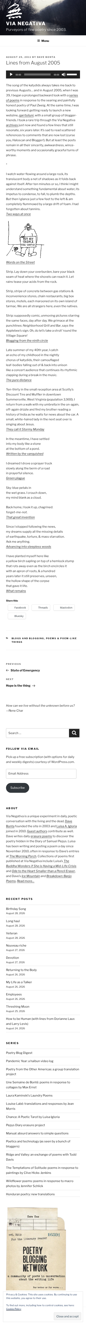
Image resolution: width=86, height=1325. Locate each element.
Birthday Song (16, 909)
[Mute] (64, 74)
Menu (45, 40)
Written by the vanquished (24, 454)
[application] (43, 74)
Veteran (11, 933)
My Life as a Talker (19, 982)
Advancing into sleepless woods (28, 546)
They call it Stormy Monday (25, 429)
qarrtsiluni (26, 115)
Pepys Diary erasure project (25, 1125)
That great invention (20, 517)
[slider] (72, 74)
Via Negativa (26, 23)
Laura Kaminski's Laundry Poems (29, 1095)
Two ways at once (18, 214)
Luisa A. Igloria (66, 826)
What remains (16, 591)
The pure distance (19, 380)
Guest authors (37, 831)
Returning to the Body (21, 970)
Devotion (12, 958)
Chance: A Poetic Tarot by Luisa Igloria (33, 1117)
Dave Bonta (46, 57)
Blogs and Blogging (28, 638)
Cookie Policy (13, 1308)
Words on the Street (20, 262)
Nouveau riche (16, 945)
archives (12, 125)
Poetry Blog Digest (19, 1053)
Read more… (25, 881)
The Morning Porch (22, 856)
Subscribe (17, 788)
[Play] (11, 74)
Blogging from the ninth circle (27, 340)
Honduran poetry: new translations (30, 1194)
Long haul (13, 921)
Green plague (15, 478)
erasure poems (41, 836)
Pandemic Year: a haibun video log (29, 1061)
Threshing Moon (17, 1006)
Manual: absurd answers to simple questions (37, 1133)
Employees (14, 994)
